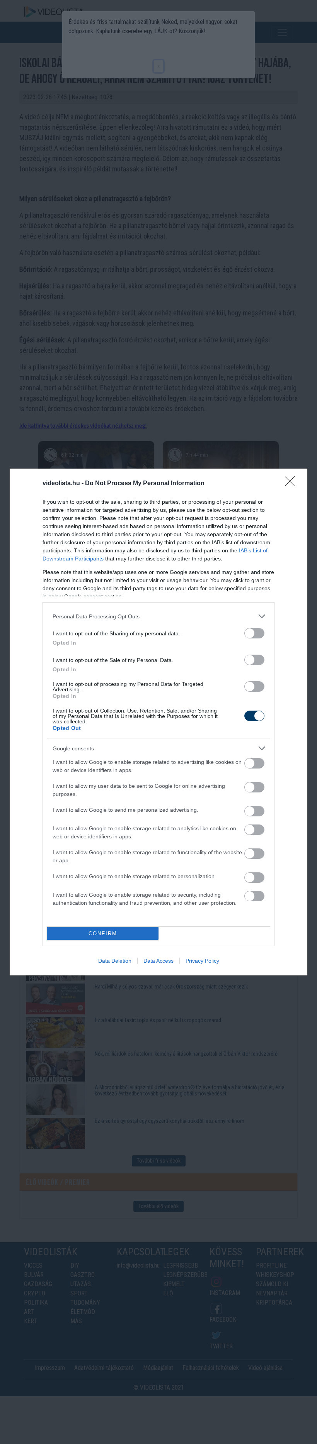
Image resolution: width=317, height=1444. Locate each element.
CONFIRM (103, 933)
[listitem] (158, 616)
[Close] (292, 483)
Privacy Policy (202, 961)
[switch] (254, 633)
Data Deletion (114, 961)
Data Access (158, 961)
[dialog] (158, 722)
